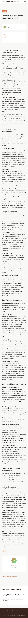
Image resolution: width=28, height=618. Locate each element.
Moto (7, 7)
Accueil (3, 7)
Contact (19, 610)
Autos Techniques (13, 1)
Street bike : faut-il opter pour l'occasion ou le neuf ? (13, 599)
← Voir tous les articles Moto (9, 576)
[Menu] (25, 1)
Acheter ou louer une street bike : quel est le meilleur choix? (13, 595)
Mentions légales (11, 610)
